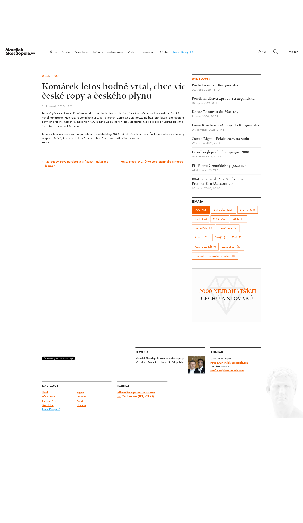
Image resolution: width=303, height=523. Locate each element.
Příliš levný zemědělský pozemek (219, 167)
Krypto (66, 52)
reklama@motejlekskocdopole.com (136, 392)
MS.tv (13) (238, 219)
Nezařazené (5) (227, 228)
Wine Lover (81, 52)
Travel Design (181, 52)
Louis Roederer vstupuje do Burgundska (225, 127)
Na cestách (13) (203, 228)
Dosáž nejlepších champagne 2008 (220, 154)
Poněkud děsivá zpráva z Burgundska (223, 100)
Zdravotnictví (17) (232, 247)
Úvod (53, 52)
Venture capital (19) (205, 247)
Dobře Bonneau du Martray (215, 114)
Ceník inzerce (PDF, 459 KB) (138, 397)
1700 (55, 76)
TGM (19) (237, 237)
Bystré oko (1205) (224, 210)
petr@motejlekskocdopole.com (227, 370)
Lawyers (98, 52)
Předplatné (147, 52)
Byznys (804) (247, 210)
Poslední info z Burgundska (215, 87)
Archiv (132, 52)
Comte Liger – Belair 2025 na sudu (220, 141)
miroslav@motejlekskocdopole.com (229, 362)
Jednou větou (115, 52)
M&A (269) (219, 219)
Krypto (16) (200, 219)
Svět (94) (220, 237)
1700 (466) (200, 210)
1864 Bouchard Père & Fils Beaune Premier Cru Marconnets (220, 183)
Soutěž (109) (201, 237)
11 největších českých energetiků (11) (214, 256)
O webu (163, 52)
